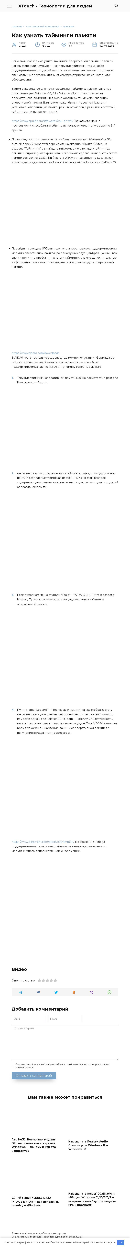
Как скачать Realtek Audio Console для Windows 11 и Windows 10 (88, 1145)
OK (121, 1242)
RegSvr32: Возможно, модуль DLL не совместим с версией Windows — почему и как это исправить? (34, 1145)
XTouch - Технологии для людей (55, 6)
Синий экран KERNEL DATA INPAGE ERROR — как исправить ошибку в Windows (35, 1201)
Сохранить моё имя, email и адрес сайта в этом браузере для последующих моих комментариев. (62, 1066)
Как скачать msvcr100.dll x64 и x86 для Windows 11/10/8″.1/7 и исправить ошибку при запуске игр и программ (92, 1199)
